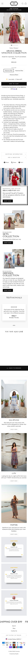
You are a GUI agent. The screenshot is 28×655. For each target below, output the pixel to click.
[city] (14, 452)
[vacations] (14, 399)
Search (14, 626)
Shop (14, 628)
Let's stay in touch (13, 635)
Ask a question (14, 157)
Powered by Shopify (14, 653)
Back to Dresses (15, 368)
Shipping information (14, 154)
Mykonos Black (14, 74)
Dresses (16, 48)
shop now (7, 201)
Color (14, 67)
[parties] (14, 504)
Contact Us (14, 631)
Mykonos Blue (19, 70)
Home (11, 48)
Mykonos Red (8, 70)
